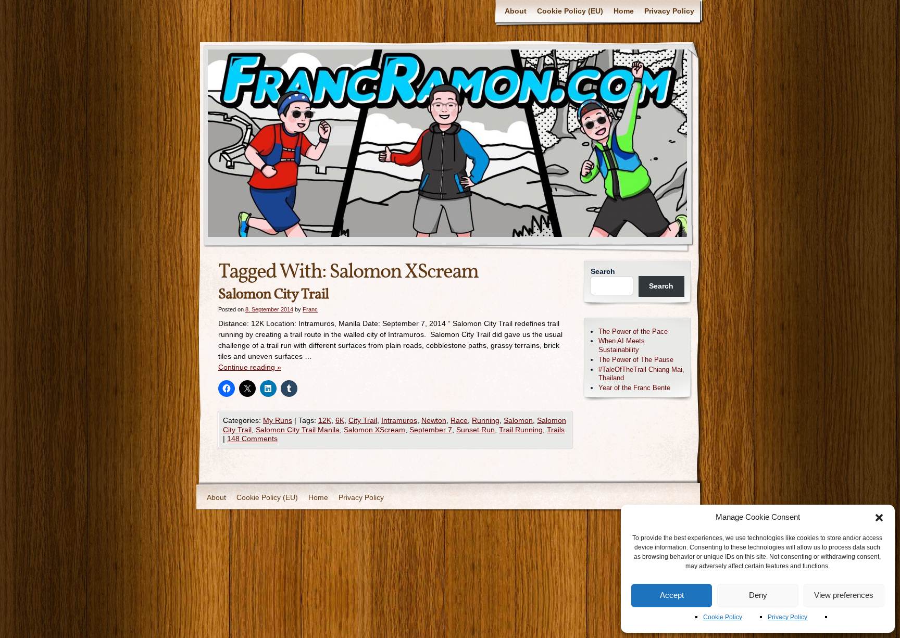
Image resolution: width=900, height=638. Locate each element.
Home (624, 11)
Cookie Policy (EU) (570, 11)
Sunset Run (475, 430)
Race (459, 420)
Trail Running (521, 430)
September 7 (430, 430)
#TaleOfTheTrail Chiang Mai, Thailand (641, 374)
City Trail (362, 420)
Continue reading (249, 367)
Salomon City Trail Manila (298, 430)
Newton (433, 420)
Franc (310, 309)
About (516, 11)
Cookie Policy (722, 617)
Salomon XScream (374, 430)
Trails (556, 430)
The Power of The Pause (635, 360)
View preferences (843, 595)
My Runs (277, 420)
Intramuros (399, 420)
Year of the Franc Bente (634, 388)
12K (324, 420)
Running (485, 420)
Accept (672, 595)
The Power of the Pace (633, 331)
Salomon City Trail (273, 294)
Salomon (518, 420)
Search (603, 271)
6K (339, 420)
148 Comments (252, 438)
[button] (879, 517)
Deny (758, 595)
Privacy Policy (787, 617)
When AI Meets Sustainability (621, 345)
